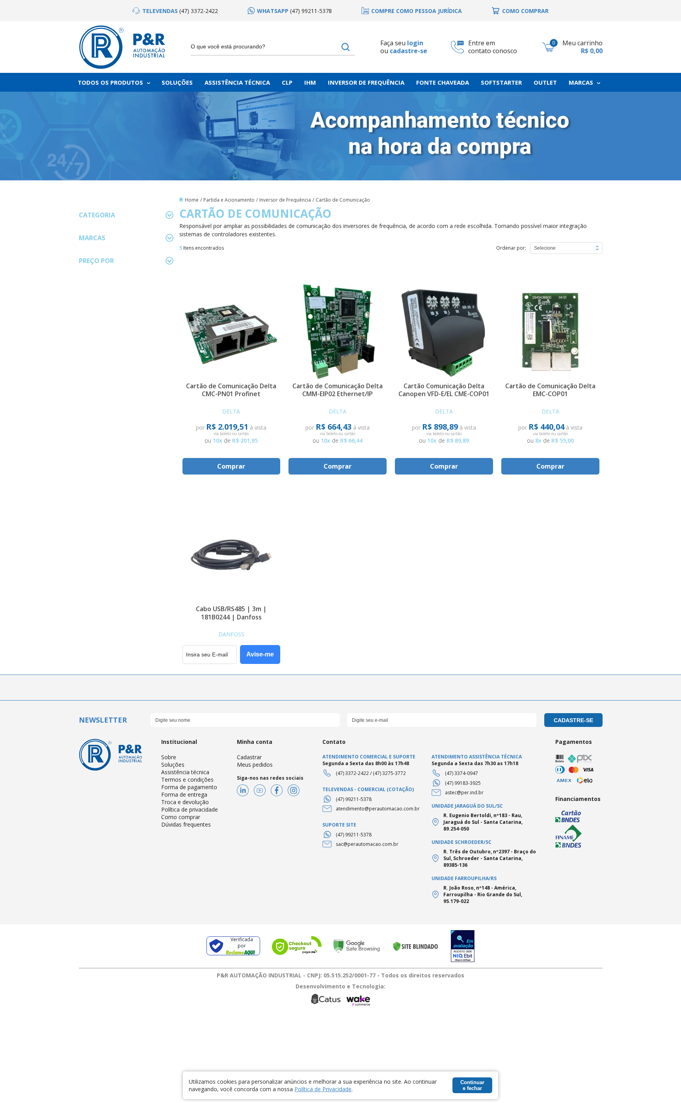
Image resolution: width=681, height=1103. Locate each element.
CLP (287, 82)
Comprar (231, 466)
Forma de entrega (184, 794)
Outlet (545, 82)
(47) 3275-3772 (389, 773)
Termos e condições (187, 779)
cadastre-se (408, 51)
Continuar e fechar (472, 1085)
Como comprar (180, 817)
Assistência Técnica (237, 82)
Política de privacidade (189, 809)
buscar (346, 47)
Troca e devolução (185, 802)
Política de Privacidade (323, 1089)
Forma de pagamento (189, 787)
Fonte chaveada (442, 82)
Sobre (168, 757)
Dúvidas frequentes (186, 824)
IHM (310, 82)
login (415, 43)
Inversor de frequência (366, 82)
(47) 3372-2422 (352, 773)
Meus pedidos (255, 764)
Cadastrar (249, 757)
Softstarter (501, 82)
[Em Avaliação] (462, 946)
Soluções (177, 82)
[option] (175, 11)
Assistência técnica (185, 772)
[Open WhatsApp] (661, 1083)
